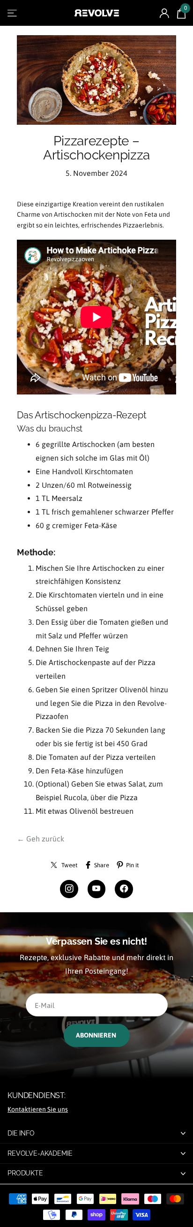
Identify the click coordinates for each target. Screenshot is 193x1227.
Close (96, 1133)
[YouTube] (97, 889)
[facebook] (124, 889)
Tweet (69, 865)
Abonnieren (97, 1035)
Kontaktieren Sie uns (37, 1109)
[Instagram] (69, 889)
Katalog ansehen (12, 13)
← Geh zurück (40, 838)
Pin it (132, 865)
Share (101, 865)
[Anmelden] (164, 13)
